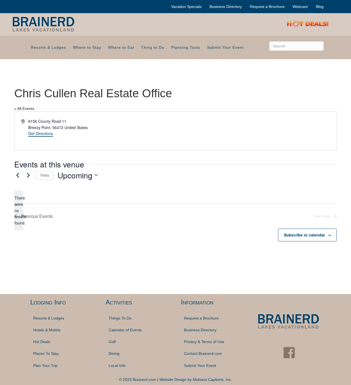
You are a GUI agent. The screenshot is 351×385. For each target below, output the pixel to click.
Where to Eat (121, 47)
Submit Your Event (225, 47)
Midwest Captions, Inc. (212, 379)
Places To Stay (46, 353)
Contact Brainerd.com (203, 353)
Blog (320, 6)
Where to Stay (87, 47)
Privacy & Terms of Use (204, 342)
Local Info (117, 365)
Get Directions (40, 133)
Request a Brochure (267, 6)
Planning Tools (185, 47)
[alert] (18, 210)
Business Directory (226, 6)
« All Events (24, 108)
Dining (114, 353)
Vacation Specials (186, 6)
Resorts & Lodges (48, 47)
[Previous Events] (17, 175)
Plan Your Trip (45, 365)
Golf (112, 342)
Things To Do (120, 318)
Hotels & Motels (46, 330)
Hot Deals (41, 342)
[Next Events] (28, 175)
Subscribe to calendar (304, 235)
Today (44, 175)
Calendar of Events (125, 330)
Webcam (300, 6)
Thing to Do (152, 47)
